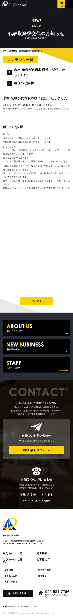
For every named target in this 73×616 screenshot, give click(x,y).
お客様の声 (43, 559)
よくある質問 (10, 576)
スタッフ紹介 (10, 582)
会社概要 (42, 576)
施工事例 (42, 553)
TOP (5, 51)
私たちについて (12, 553)
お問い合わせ (9, 606)
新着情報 (13, 51)
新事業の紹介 (44, 570)
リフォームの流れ (12, 560)
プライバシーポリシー (27, 606)
